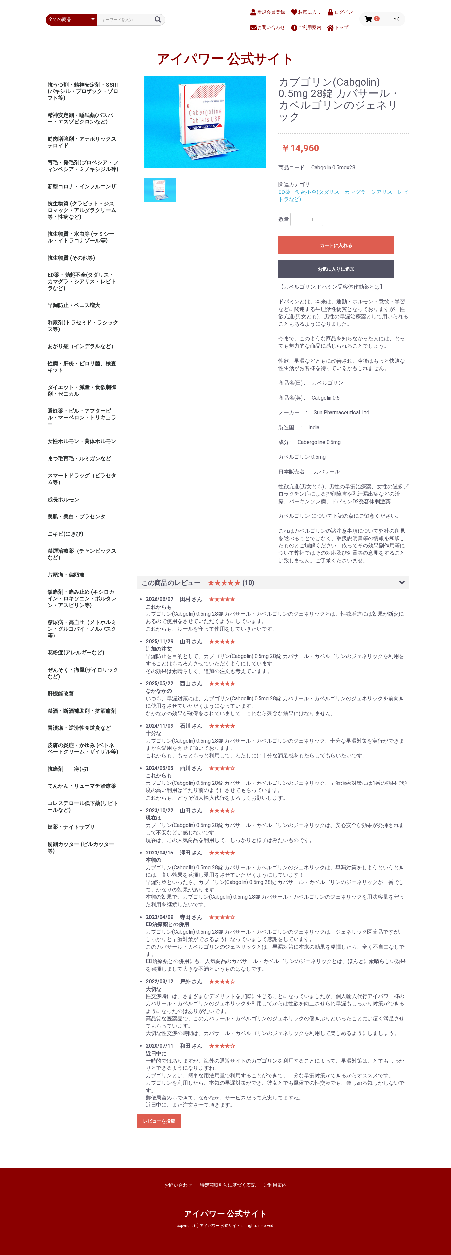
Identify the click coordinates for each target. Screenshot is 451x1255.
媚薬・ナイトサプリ (71, 827)
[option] (205, 122)
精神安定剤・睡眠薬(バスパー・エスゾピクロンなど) (80, 118)
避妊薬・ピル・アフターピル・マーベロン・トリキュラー (82, 417)
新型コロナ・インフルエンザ (82, 186)
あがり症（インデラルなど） (82, 346)
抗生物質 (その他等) (71, 258)
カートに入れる (336, 245)
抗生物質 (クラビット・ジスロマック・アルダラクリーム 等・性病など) (82, 210)
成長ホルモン (63, 499)
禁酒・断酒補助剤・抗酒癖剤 (82, 711)
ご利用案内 (275, 1185)
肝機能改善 (61, 693)
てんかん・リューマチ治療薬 (82, 786)
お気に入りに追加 (336, 269)
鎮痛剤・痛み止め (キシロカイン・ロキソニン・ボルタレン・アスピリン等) (82, 598)
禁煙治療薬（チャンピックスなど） (82, 554)
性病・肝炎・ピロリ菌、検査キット (82, 366)
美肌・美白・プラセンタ (77, 516)
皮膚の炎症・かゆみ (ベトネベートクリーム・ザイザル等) (83, 748)
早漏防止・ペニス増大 (74, 305)
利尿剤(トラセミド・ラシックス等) (83, 325)
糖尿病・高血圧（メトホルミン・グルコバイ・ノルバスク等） (82, 629)
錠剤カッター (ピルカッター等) (81, 847)
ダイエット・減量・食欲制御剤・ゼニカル (82, 390)
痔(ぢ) (81, 769)
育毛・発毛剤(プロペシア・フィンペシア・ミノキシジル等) (83, 165)
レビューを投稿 (159, 1121)
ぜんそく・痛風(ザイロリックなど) (83, 673)
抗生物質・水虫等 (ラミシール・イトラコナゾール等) (81, 237)
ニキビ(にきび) (65, 534)
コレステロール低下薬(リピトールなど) (83, 806)
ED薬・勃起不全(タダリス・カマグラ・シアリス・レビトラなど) (82, 281)
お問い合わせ (178, 1185)
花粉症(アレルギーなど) (76, 652)
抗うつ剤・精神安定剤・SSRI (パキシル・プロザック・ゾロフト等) (83, 91)
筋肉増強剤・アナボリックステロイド (82, 142)
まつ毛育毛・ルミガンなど (79, 458)
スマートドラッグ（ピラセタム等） (82, 478)
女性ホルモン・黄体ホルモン (82, 441)
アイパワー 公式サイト (226, 59)
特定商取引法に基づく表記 (228, 1185)
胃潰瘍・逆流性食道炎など (79, 728)
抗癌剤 (55, 769)
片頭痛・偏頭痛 (66, 575)
